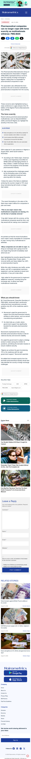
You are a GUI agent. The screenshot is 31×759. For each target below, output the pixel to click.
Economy (3, 713)
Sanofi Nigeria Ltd (15, 388)
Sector (2, 718)
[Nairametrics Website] (10, 12)
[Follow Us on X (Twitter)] (24, 748)
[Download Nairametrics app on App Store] (15, 679)
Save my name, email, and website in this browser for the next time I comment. (14, 559)
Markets (3, 716)
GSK (17, 384)
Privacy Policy (4, 696)
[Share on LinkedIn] (12, 38)
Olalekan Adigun (26, 631)
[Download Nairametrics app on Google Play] (15, 673)
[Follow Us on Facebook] (14, 748)
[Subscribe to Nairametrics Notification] (27, 756)
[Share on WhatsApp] (17, 38)
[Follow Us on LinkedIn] (17, 748)
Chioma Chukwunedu (15, 44)
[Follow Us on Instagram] (21, 748)
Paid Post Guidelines (6, 701)
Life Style (3, 724)
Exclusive (3, 710)
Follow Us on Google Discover (19, 47)
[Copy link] (21, 38)
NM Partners (4, 698)
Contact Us (4, 693)
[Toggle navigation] (26, 12)
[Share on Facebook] (8, 38)
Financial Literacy (5, 721)
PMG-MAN (5, 388)
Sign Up (15, 740)
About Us (3, 690)
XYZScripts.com (23, 758)
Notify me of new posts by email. (13, 567)
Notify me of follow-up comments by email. (15, 565)
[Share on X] (3, 38)
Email (4, 540)
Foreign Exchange (7, 384)
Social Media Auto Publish (9, 758)
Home (2, 19)
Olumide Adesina (26, 606)
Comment (5, 510)
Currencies (7, 19)
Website (5, 548)
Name (4, 531)
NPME (25, 384)
